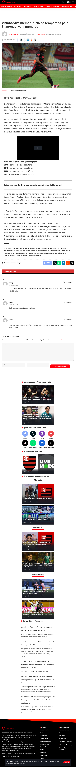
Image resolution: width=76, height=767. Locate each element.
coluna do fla (17, 248)
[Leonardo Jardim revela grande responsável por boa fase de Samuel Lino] (38, 394)
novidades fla (8, 253)
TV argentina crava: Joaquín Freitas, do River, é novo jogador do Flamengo (36, 518)
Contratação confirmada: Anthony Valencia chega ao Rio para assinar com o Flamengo (38, 498)
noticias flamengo (43, 251)
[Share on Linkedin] (28, 40)
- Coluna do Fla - (13, 34)
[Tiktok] (25, 444)
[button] (66, 762)
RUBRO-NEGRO (53, 253)
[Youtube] (51, 435)
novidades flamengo (19, 253)
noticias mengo (65, 251)
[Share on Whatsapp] (24, 40)
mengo (27, 251)
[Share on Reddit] (31, 40)
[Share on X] (21, 40)
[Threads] (51, 444)
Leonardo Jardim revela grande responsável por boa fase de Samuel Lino (37, 398)
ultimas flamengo (9, 255)
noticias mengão (55, 251)
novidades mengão (31, 253)
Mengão (22, 251)
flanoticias (7, 251)
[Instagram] (42, 435)
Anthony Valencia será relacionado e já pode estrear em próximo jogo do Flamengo (36, 544)
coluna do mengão (40, 248)
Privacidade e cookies (14, 761)
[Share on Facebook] (17, 40)
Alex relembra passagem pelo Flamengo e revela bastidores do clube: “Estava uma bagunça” (38, 700)
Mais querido (15, 251)
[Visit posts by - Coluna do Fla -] (4, 34)
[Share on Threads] (34, 40)
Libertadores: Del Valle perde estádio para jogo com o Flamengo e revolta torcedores (37, 613)
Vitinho (46, 104)
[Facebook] (25, 435)
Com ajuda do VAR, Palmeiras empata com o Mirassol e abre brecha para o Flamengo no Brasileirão (37, 565)
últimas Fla (62, 253)
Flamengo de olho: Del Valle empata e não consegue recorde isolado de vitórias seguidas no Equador (37, 591)
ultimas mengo (30, 255)
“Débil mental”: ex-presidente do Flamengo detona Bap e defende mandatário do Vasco (37, 664)
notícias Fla (33, 251)
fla (58, 248)
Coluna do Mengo (51, 248)
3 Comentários (40, 34)
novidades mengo (43, 253)
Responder (69, 282)
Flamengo (38, 104)
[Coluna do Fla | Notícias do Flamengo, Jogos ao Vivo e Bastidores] (8, 2)
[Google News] (42, 444)
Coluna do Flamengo (27, 248)
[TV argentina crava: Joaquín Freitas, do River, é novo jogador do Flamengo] (38, 515)
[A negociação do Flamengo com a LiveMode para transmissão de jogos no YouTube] (38, 464)
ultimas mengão (21, 255)
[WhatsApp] (33, 444)
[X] (33, 435)
